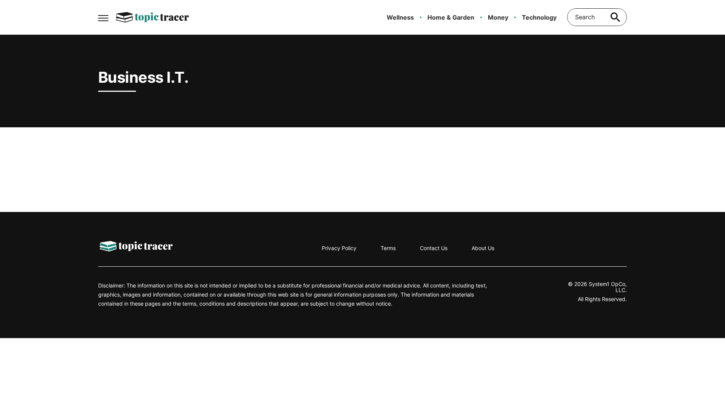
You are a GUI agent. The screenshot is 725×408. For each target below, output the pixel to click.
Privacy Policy (339, 248)
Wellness (400, 17)
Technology (539, 17)
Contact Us (433, 248)
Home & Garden (450, 17)
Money (498, 17)
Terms (388, 248)
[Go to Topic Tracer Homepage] (152, 17)
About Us (483, 248)
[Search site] (615, 17)
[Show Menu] (103, 16)
